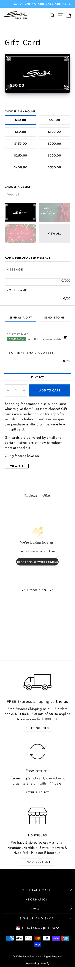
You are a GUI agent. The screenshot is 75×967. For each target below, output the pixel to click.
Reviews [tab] (30, 496)
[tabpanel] (37, 347)
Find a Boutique (37, 862)
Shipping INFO (37, 728)
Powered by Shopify (37, 963)
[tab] (20, 317)
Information (36, 899)
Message (15, 269)
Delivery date (17, 334)
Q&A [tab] (46, 495)
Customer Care (36, 890)
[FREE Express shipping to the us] (37, 682)
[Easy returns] (37, 751)
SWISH (36, 909)
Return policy (37, 792)
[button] (8, 390)
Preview (37, 377)
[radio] (20, 120)
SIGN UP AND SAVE (37, 918)
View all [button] (54, 234)
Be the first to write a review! (37, 562)
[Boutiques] (37, 815)
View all (16, 466)
